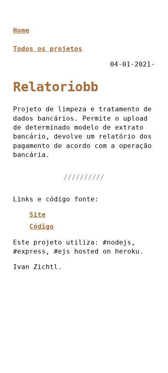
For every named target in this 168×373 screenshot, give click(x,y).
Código (41, 226)
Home (21, 30)
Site (37, 215)
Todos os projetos (47, 49)
